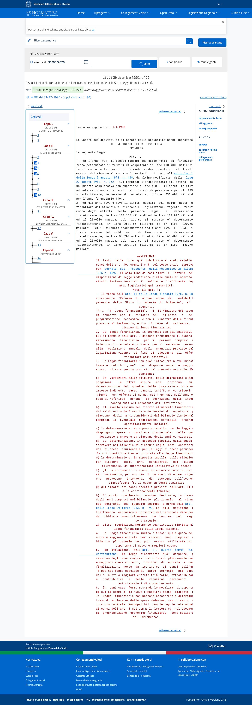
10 (39, 194)
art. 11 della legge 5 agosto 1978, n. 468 (160, 294)
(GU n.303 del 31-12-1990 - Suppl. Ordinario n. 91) (58, 97)
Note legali (59, 700)
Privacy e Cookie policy (39, 700)
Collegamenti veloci (35, 680)
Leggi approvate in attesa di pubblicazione (96, 684)
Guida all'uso (32, 675)
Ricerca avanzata (212, 42)
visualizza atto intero (213, 97)
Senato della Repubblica (139, 675)
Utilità (79, 689)
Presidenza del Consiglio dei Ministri (145, 666)
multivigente (209, 62)
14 (39, 258)
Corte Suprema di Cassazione (192, 666)
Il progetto (31, 671)
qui (93, 29)
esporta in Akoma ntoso (208, 151)
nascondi (37, 106)
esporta (203, 144)
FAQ (88, 700)
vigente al (40, 62)
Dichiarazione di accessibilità (108, 700)
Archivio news (32, 666)
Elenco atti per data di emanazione (93, 671)
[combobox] (109, 40)
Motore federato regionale (89, 680)
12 (39, 228)
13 (39, 244)
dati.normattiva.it (136, 700)
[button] (86, 61)
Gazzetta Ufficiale (85, 675)
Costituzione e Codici (86, 666)
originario (176, 62)
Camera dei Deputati (137, 671)
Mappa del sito (75, 700)
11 (39, 211)
